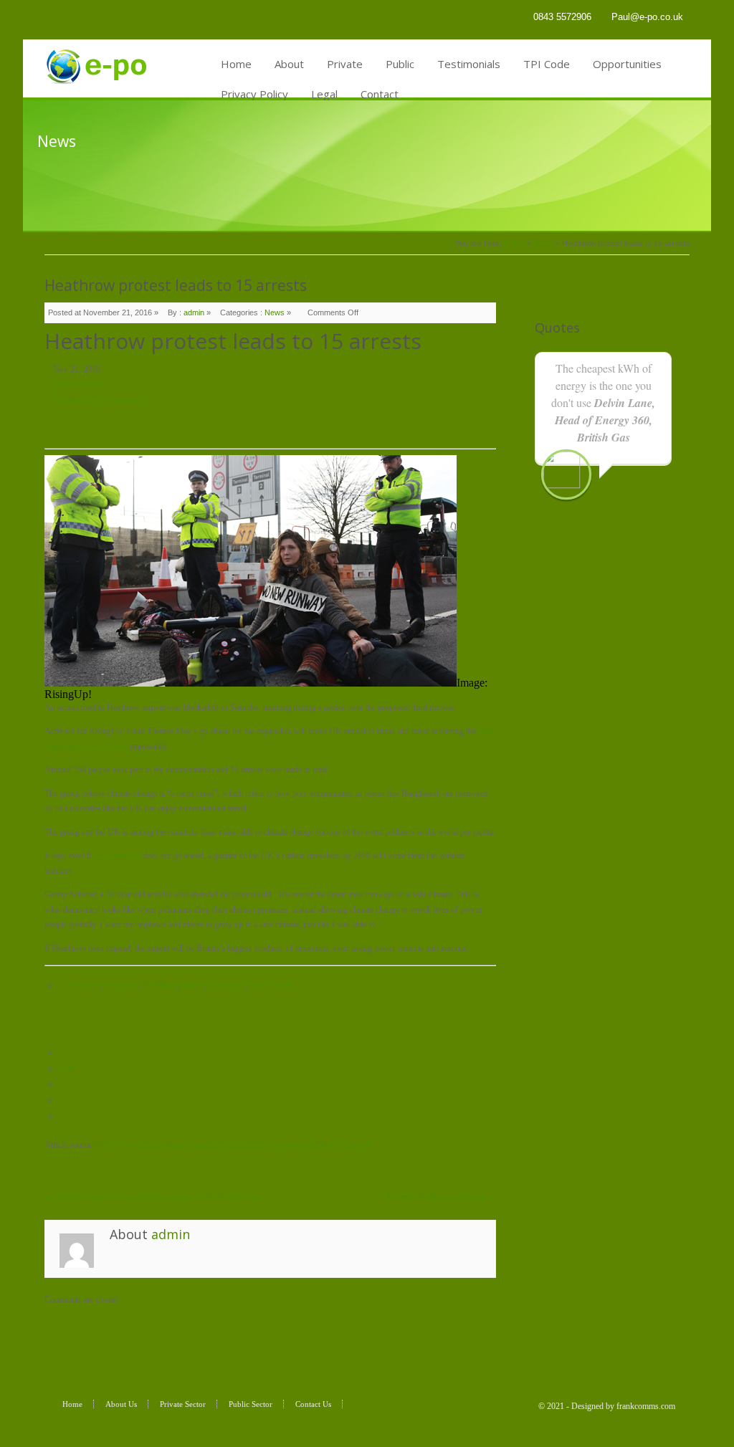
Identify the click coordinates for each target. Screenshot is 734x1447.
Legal (324, 94)
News (543, 243)
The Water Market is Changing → (438, 1197)
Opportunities (627, 64)
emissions (84, 985)
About (289, 64)
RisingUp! (226, 985)
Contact (380, 94)
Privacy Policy (254, 94)
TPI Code (546, 64)
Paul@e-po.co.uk (647, 16)
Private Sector (183, 1404)
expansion (122, 985)
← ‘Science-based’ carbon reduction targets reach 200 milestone (152, 1197)
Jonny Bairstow (80, 384)
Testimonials (468, 64)
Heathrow (160, 985)
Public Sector (250, 1404)
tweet (68, 1068)
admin (194, 312)
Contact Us (313, 1404)
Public (400, 64)
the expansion (118, 856)
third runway (270, 985)
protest (192, 985)
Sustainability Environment (99, 399)
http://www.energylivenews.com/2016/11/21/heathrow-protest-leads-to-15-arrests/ (235, 1145)
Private (345, 64)
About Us (121, 1404)
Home (236, 64)
